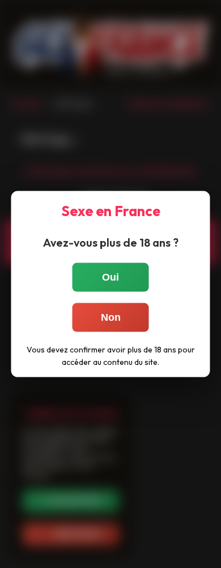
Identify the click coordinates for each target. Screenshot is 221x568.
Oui (110, 277)
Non (111, 317)
